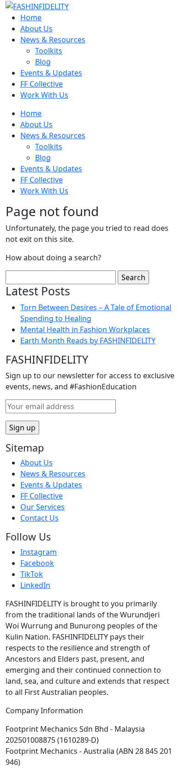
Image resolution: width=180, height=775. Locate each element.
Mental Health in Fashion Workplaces (85, 329)
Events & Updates (51, 73)
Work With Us (44, 95)
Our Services (42, 507)
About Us (36, 28)
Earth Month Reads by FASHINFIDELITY (88, 340)
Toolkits (48, 51)
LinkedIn (35, 585)
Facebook (37, 563)
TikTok (31, 574)
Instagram (38, 552)
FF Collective (41, 84)
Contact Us (39, 518)
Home (31, 17)
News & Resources (52, 40)
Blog (43, 62)
